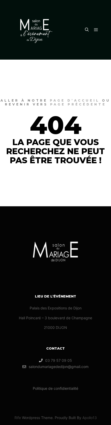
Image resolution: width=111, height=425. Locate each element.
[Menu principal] (96, 29)
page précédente (78, 104)
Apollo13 (89, 417)
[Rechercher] (86, 29)
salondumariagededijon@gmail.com (59, 366)
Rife (17, 417)
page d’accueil (75, 100)
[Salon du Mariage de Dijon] (36, 30)
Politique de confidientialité (55, 388)
